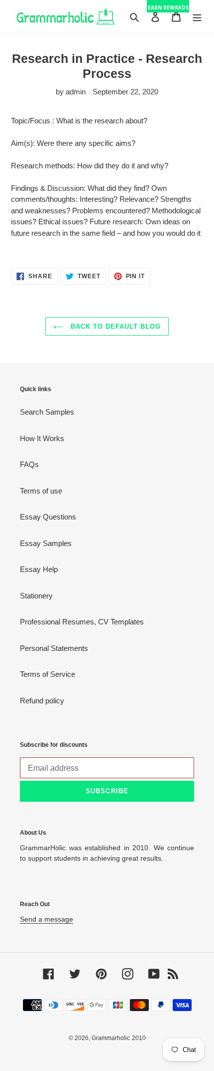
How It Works (42, 438)
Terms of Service (47, 674)
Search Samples (47, 412)
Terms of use (41, 491)
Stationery (36, 595)
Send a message (46, 919)
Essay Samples (46, 543)
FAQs (29, 464)
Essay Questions (48, 517)
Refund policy (42, 700)
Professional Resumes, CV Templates (82, 621)
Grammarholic (111, 1038)
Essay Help (39, 569)
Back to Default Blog (114, 326)
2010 (139, 1038)
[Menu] (197, 16)
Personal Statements (54, 648)
